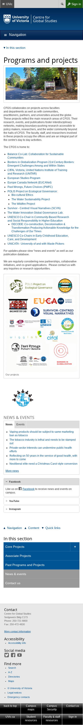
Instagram (15, 509)
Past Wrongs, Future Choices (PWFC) (30, 187)
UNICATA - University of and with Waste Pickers (36, 243)
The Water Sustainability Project (31, 199)
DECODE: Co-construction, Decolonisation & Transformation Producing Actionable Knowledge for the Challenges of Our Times (45, 228)
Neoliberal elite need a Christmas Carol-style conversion (43, 463)
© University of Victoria (20, 688)
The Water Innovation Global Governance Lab (35, 212)
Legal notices (15, 692)
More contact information (17, 631)
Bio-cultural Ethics (22, 194)
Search (12, 667)
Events (20, 424)
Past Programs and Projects (24, 565)
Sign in (73, 5)
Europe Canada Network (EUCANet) (30, 182)
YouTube (14, 501)
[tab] (41, 481)
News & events (15, 574)
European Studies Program (24, 178)
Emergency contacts (19, 697)
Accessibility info (17, 643)
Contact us (12, 583)
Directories (14, 676)
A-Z (10, 672)
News (9, 424)
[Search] (62, 4)
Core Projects (14, 546)
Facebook (15, 481)
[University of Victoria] (16, 19)
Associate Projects (18, 556)
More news (12, 470)
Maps (11, 681)
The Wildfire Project (23, 203)
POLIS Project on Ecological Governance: (33, 191)
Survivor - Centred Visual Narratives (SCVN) (34, 208)
